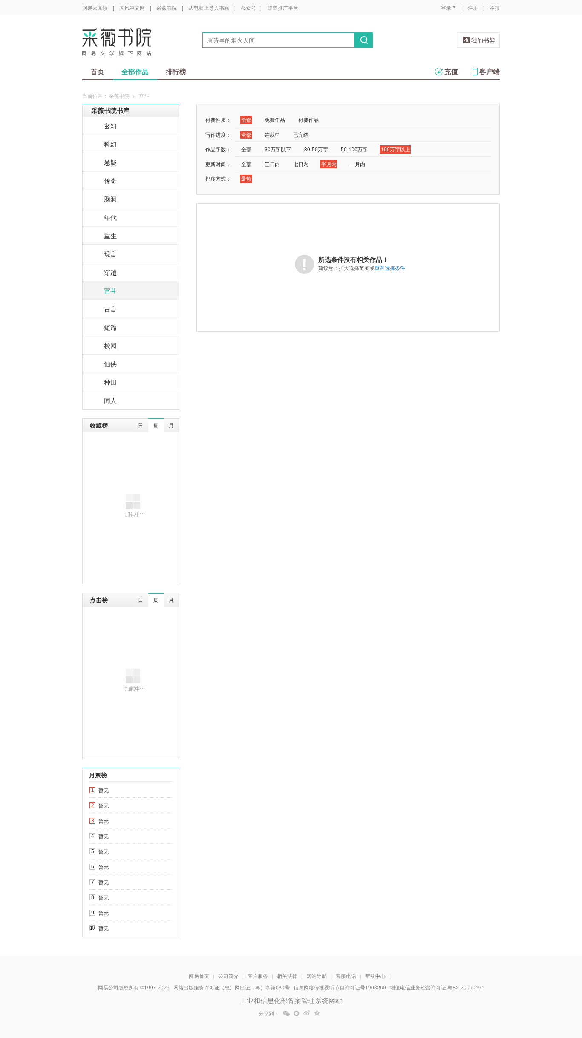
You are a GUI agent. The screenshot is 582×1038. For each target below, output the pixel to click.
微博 (306, 1013)
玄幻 (110, 125)
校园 (110, 345)
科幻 (110, 143)
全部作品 (135, 71)
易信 (296, 1013)
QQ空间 (317, 1013)
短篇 (110, 326)
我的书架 (483, 40)
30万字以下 (278, 148)
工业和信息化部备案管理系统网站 (291, 1000)
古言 (110, 308)
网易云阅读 (95, 7)
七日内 (300, 163)
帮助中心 (375, 975)
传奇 (110, 180)
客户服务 (258, 975)
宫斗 (110, 290)
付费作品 (308, 119)
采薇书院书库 (110, 110)
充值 (451, 71)
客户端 (489, 71)
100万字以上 (395, 148)
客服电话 (346, 975)
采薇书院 (166, 7)
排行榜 (176, 71)
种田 (110, 381)
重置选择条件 (390, 267)
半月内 (329, 163)
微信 (286, 1013)
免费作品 (275, 119)
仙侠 (110, 363)
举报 (495, 7)
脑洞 (110, 198)
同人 (110, 400)
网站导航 (316, 975)
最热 (246, 178)
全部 (246, 119)
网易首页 (199, 975)
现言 (110, 253)
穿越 (110, 271)
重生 (110, 235)
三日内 (272, 163)
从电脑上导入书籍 (208, 7)
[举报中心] (523, 988)
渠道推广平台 (283, 7)
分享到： (269, 1013)
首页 (97, 71)
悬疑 (110, 162)
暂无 (103, 790)
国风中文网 (132, 7)
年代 (110, 217)
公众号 (248, 7)
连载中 (272, 134)
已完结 (300, 134)
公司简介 (228, 975)
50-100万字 (354, 148)
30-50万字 (316, 148)
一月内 (357, 163)
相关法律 (287, 975)
